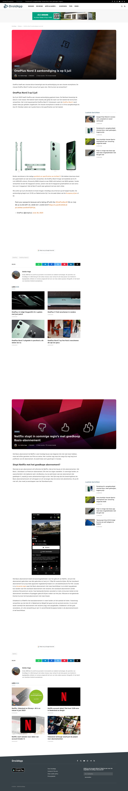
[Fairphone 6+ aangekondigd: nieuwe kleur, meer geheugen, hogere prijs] (90, 130)
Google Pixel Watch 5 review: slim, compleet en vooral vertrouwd (105, 119)
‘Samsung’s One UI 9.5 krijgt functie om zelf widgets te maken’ (105, 522)
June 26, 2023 (37, 213)
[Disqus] (46, 373)
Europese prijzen (71, 193)
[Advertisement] (46, 124)
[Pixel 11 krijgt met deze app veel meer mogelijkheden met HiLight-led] (90, 153)
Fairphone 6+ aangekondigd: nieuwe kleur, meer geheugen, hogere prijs (45, 1)
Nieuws (31, 6)
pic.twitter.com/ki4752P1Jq (25, 208)
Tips (70, 6)
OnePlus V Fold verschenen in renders (62, 312)
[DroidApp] (13, 6)
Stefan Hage (24, 75)
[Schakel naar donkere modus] (122, 6)
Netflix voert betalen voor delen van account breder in (25, 738)
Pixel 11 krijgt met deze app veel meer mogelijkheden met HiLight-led (106, 152)
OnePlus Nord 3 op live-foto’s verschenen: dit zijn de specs (63, 342)
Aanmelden (88, 777)
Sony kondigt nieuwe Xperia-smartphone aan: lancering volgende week (105, 141)
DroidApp (14, 26)
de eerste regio (21, 586)
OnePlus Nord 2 (68, 102)
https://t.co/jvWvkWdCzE (58, 205)
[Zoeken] (124, 6)
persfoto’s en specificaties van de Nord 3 (47, 176)
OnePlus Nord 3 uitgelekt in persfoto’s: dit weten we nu (27, 342)
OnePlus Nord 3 (24, 257)
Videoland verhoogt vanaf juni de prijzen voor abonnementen (63, 738)
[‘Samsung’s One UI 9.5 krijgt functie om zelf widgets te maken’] (90, 522)
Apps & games (50, 6)
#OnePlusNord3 (62, 202)
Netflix (15, 653)
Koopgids (63, 6)
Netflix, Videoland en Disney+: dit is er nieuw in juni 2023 (26, 709)
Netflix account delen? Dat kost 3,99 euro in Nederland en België (63, 709)
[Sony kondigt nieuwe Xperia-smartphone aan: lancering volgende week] (90, 141)
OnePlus (15, 257)
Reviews (39, 6)
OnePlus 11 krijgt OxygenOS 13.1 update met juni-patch (27, 313)
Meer (77, 6)
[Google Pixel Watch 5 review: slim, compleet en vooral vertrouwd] (90, 119)
